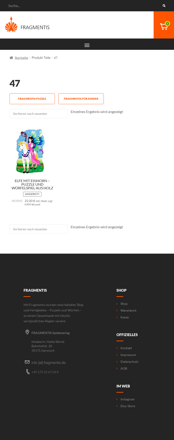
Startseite (21, 58)
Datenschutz (129, 361)
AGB (124, 368)
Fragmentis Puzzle (32, 98)
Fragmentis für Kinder (81, 98)
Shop (124, 303)
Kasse (125, 317)
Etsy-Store (128, 406)
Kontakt (126, 348)
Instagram (128, 399)
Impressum (128, 354)
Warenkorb (128, 310)
